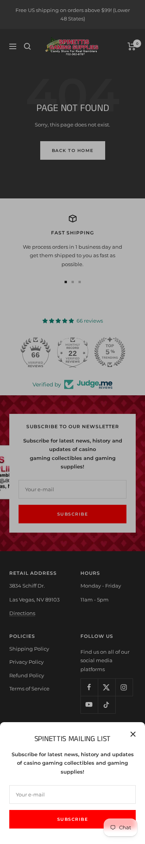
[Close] (133, 734)
